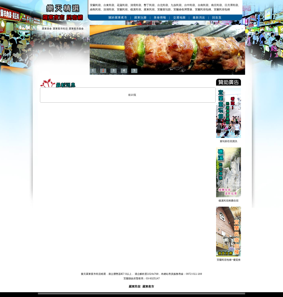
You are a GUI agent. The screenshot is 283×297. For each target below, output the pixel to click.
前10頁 (132, 94)
